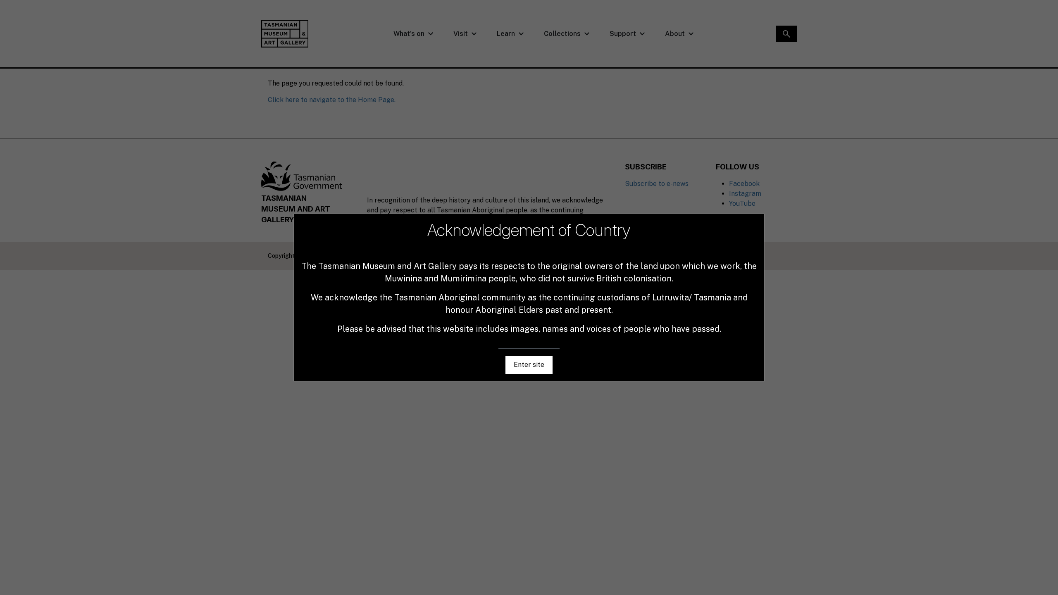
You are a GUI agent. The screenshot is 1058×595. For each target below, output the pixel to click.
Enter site (529, 365)
